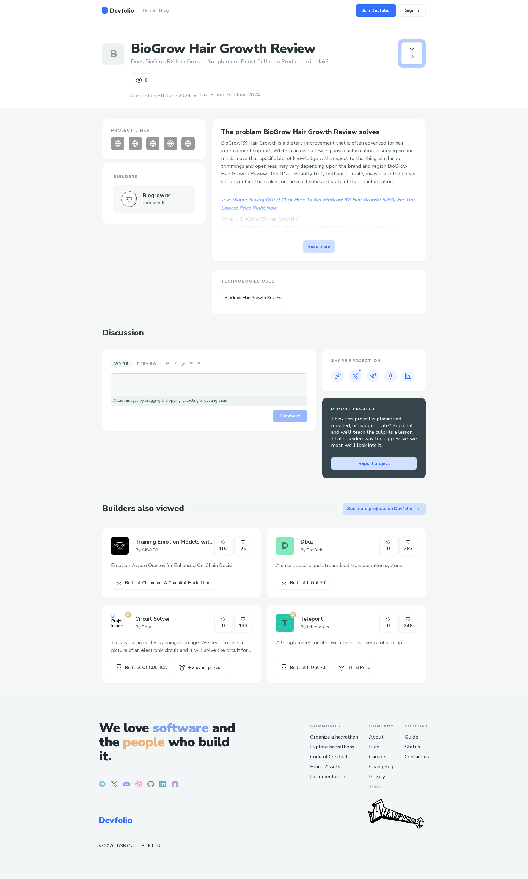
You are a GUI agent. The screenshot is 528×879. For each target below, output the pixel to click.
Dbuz (307, 542)
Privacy (377, 776)
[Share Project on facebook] (390, 375)
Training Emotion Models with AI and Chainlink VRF (174, 542)
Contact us (417, 756)
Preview (147, 364)
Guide (411, 737)
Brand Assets (325, 766)
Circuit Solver (152, 619)
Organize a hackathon (334, 737)
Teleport (311, 619)
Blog (374, 747)
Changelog (381, 766)
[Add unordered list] (191, 363)
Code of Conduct (329, 756)
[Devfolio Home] (118, 10)
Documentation (327, 776)
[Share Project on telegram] (373, 375)
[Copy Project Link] (337, 375)
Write (121, 364)
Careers (377, 756)
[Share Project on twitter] (355, 375)
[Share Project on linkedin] (408, 375)
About (376, 737)
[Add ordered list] (198, 363)
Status (412, 747)
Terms (376, 786)
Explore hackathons (332, 747)
